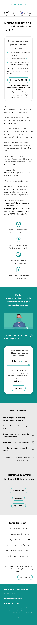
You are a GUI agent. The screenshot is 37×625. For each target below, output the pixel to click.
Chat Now (20, 506)
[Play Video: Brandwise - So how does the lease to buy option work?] (18, 320)
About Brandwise (9, 589)
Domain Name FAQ (21, 460)
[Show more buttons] (31, 328)
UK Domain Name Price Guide (13, 598)
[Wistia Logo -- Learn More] (27, 328)
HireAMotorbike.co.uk (15, 534)
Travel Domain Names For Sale (17, 556)
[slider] (16, 328)
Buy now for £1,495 (18, 80)
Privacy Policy (8, 603)
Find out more (18, 381)
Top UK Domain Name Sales (12, 594)
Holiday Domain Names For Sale (17, 545)
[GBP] (22, 13)
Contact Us (18, 498)
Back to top (23, 577)
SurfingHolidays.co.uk (14, 540)
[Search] (14, 13)
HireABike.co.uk (14, 529)
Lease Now (19, 388)
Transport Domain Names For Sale (17, 551)
